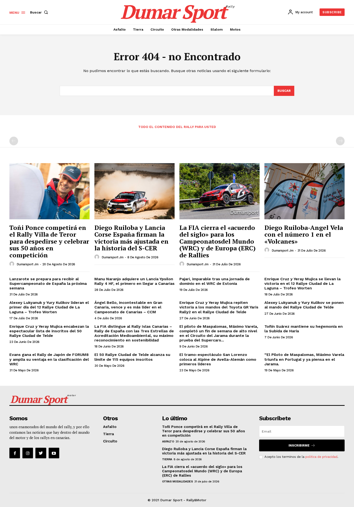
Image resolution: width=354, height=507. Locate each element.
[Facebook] (14, 453)
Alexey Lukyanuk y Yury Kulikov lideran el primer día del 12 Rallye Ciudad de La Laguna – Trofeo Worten (49, 307)
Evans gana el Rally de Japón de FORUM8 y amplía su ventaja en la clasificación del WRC (49, 359)
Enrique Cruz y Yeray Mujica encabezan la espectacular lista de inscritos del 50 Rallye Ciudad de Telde (49, 331)
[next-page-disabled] (340, 141)
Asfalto (110, 427)
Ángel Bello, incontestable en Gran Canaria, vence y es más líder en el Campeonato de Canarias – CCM (128, 307)
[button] (40, 12)
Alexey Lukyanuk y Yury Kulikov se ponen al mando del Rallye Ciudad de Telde (304, 304)
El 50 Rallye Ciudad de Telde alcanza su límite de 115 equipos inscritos (132, 356)
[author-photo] (12, 264)
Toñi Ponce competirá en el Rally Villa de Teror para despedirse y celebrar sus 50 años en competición (49, 241)
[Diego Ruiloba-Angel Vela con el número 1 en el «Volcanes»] (304, 191)
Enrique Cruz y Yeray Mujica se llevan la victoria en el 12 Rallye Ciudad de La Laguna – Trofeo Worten (302, 283)
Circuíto (110, 441)
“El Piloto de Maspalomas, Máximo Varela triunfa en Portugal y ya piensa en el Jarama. (304, 359)
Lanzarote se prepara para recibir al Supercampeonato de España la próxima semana (48, 283)
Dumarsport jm (28, 264)
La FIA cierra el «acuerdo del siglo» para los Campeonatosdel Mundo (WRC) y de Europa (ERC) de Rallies (217, 241)
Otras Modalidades (177, 481)
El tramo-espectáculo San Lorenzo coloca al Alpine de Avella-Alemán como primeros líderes (217, 359)
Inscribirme (298, 445)
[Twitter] (40, 453)
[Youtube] (54, 453)
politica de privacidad (321, 457)
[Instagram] (27, 453)
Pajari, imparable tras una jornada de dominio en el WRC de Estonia (214, 281)
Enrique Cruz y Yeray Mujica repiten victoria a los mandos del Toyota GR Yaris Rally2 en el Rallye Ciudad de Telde (218, 307)
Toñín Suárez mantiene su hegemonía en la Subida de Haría (303, 328)
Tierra (108, 434)
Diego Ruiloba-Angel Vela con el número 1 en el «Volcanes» (303, 234)
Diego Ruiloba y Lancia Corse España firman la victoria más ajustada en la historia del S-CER (131, 237)
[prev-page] (13, 141)
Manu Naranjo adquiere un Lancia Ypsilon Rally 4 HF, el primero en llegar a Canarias (134, 281)
